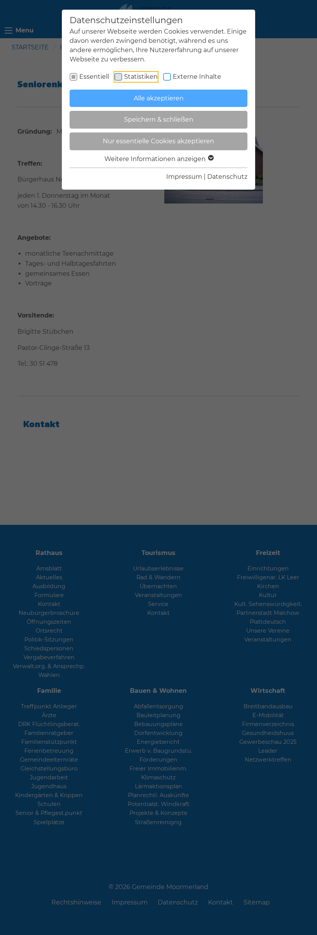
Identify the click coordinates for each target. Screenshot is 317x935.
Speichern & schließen (158, 119)
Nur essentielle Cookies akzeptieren (158, 141)
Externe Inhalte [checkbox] (197, 76)
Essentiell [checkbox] (94, 76)
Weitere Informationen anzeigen (155, 159)
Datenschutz (227, 176)
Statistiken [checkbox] (141, 76)
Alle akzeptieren (159, 98)
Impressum (184, 176)
